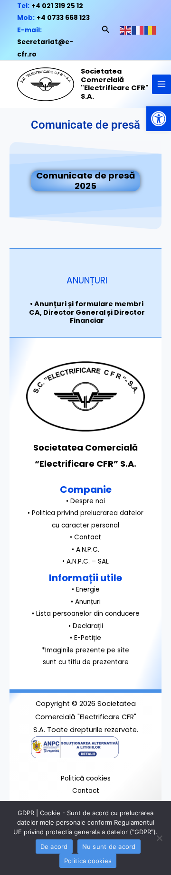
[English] (126, 30)
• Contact (85, 537)
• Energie (86, 589)
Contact (85, 790)
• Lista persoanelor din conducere (86, 613)
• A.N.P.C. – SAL (85, 561)
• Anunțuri (86, 601)
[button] (158, 118)
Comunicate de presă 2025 (85, 180)
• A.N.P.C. (85, 549)
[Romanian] (150, 30)
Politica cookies (88, 861)
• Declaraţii (85, 625)
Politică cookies (86, 778)
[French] (138, 30)
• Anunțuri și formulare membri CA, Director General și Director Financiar (87, 312)
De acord (54, 846)
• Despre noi (85, 501)
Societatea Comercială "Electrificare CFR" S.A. (115, 83)
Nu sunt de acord (109, 846)
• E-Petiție (85, 637)
